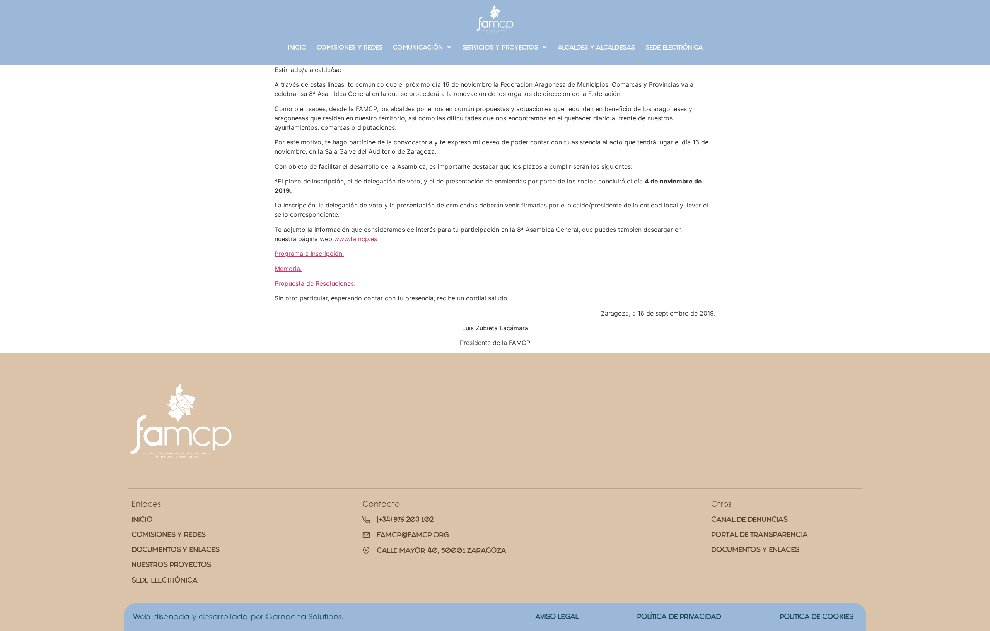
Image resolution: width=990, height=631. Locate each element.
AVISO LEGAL (556, 616)
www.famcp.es (355, 239)
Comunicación (417, 47)
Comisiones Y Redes (349, 47)
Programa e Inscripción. (309, 253)
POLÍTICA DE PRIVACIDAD (679, 616)
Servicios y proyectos (500, 47)
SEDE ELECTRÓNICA (674, 47)
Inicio (297, 47)
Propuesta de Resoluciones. (315, 283)
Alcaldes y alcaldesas (596, 47)
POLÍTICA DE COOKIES (816, 616)
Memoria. (288, 269)
